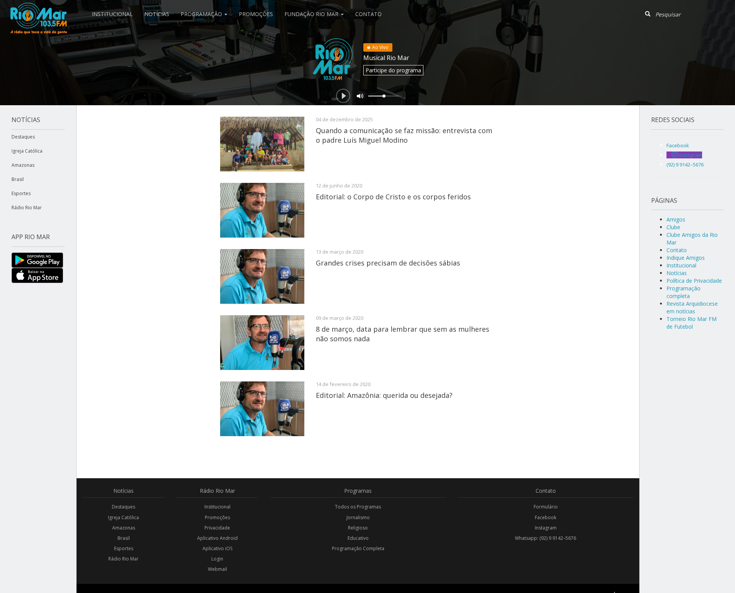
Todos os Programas (358, 506)
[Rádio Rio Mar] (38, 9)
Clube (673, 227)
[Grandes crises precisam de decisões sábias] (262, 276)
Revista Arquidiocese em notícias (692, 307)
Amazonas (22, 165)
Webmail (217, 569)
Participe (393, 70)
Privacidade (217, 528)
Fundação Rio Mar (312, 14)
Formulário (546, 506)
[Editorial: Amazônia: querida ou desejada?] (262, 408)
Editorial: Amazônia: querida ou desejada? (384, 395)
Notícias (156, 14)
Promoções (256, 14)
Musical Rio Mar (386, 58)
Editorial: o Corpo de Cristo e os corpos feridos (393, 196)
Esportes (21, 193)
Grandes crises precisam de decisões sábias (388, 262)
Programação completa (683, 292)
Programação (202, 14)
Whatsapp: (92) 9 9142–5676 (545, 538)
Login (217, 559)
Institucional (112, 14)
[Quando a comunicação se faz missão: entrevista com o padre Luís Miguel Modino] (262, 144)
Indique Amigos (685, 257)
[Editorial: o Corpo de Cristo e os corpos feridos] (262, 210)
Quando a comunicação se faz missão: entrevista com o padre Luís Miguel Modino (404, 135)
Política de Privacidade (694, 280)
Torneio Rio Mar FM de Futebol (691, 322)
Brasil (17, 179)
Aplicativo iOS (217, 548)
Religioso (358, 528)
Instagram (546, 528)
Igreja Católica (26, 151)
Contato (368, 14)
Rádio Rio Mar (26, 207)
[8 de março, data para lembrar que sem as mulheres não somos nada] (262, 342)
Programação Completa (358, 548)
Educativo (358, 538)
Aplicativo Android (217, 538)
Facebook (545, 517)
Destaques (23, 137)
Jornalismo (358, 517)
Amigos (675, 219)
